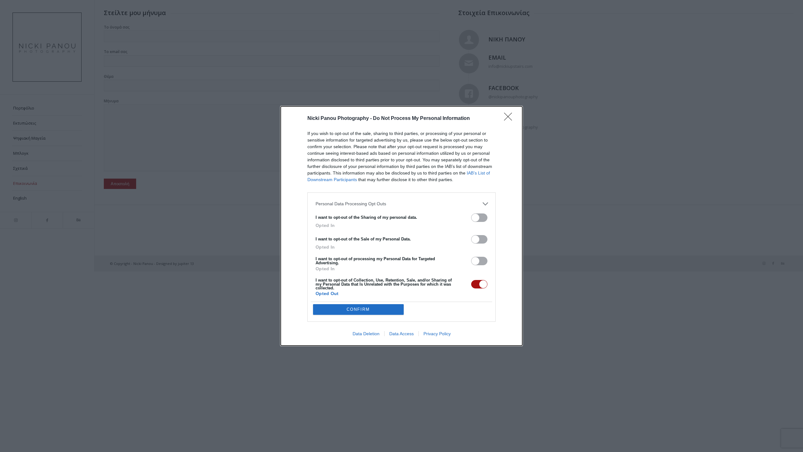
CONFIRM (358, 309)
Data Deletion (366, 333)
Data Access (401, 333)
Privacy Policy (437, 333)
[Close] (510, 119)
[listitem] (401, 204)
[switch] (479, 217)
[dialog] (401, 226)
